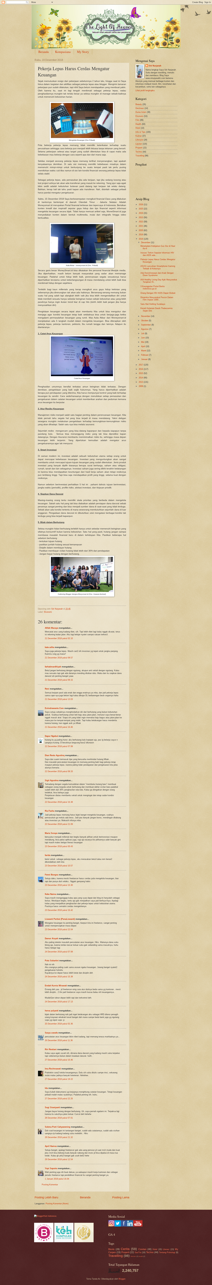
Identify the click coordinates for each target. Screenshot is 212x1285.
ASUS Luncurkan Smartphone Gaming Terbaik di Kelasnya (157, 267)
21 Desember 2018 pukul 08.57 (59, 658)
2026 (141, 204)
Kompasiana (63, 52)
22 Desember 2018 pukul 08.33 (59, 771)
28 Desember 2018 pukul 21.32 (59, 1137)
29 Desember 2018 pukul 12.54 (59, 1159)
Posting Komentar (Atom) (57, 1203)
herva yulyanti (51, 1010)
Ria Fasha (49, 811)
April (143, 346)
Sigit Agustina (52, 780)
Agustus (145, 329)
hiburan (133, 1256)
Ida (46, 1088)
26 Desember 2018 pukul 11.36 (59, 1040)
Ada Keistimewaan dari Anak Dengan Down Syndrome (157, 274)
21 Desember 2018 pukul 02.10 (59, 638)
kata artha (49, 647)
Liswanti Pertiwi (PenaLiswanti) (60, 919)
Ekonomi (48, 612)
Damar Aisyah (51, 938)
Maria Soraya (51, 833)
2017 (141, 365)
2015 (141, 373)
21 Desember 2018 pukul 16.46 (59, 727)
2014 (141, 377)
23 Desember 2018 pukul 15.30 (59, 885)
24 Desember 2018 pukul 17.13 (59, 1001)
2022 (141, 221)
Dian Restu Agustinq (55, 755)
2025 (141, 209)
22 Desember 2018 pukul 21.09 (59, 824)
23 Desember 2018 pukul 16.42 (59, 910)
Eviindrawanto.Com (54, 708)
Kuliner (138, 136)
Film (137, 120)
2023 (141, 217)
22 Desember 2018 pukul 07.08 (59, 746)
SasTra (138, 1252)
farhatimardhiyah (53, 667)
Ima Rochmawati (53, 1069)
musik (141, 1256)
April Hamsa (51, 1146)
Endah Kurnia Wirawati (56, 985)
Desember (146, 242)
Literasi (166, 1249)
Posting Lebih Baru (46, 1197)
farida (47, 855)
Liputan (138, 144)
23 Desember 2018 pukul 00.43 (59, 846)
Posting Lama (120, 1197)
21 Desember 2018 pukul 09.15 (59, 680)
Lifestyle (139, 140)
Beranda (43, 52)
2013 (141, 382)
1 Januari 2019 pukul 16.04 (57, 1179)
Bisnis (111, 1249)
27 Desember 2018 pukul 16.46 (59, 1060)
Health (138, 124)
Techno (138, 152)
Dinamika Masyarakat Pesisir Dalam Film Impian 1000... (156, 298)
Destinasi (139, 108)
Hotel (137, 128)
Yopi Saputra (51, 1168)
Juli (143, 333)
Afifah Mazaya (51, 628)
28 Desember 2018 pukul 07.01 (59, 1118)
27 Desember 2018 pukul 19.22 (59, 1079)
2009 (141, 386)
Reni (47, 689)
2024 (141, 213)
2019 (141, 234)
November (146, 316)
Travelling (139, 155)
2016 (141, 369)
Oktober (145, 320)
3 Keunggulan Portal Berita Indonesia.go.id (152, 287)
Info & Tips (140, 132)
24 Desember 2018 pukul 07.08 (59, 952)
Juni (143, 337)
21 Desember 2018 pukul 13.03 (59, 699)
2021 (141, 226)
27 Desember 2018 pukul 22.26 (59, 1098)
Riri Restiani (51, 1049)
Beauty (138, 104)
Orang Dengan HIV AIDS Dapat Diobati (157, 293)
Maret (144, 350)
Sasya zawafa (51, 1033)
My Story (83, 52)
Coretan (142, 1249)
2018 (141, 239)
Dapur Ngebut (51, 736)
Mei (143, 342)
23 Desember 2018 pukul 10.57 (59, 865)
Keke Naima (50, 894)
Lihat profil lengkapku (145, 90)
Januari (144, 359)
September (146, 325)
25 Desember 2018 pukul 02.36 (59, 1024)
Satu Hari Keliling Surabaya (152, 304)
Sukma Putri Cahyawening (57, 1127)
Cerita (125, 1249)
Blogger (122, 1279)
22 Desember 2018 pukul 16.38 (59, 802)
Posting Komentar (50, 1184)
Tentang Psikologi (167, 1252)
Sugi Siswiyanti (52, 1107)
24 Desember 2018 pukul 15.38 (59, 976)
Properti (138, 148)
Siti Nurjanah (155, 66)
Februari (145, 355)
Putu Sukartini (52, 960)
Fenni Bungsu (51, 875)
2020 (141, 230)
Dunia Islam (140, 112)
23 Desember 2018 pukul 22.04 (59, 929)
